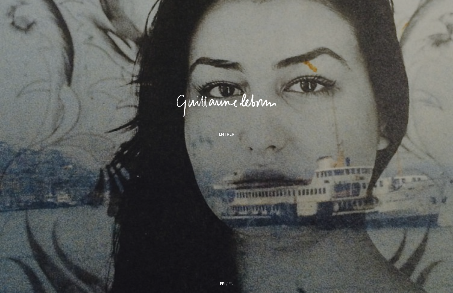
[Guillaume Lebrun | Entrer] (226, 105)
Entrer (226, 134)
